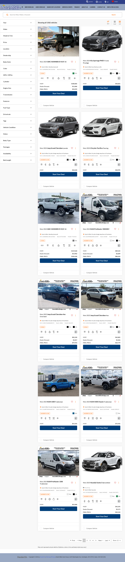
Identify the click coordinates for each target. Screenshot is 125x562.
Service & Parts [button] (67, 7)
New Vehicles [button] (29, 7)
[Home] (22, 7)
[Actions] (75, 61)
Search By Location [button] (53, 7)
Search (114, 15)
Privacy (53, 557)
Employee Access (113, 7)
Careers (92, 7)
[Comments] (119, 78)
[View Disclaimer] (74, 78)
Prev (80, 540)
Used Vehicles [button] (40, 7)
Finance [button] (77, 7)
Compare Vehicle (48, 105)
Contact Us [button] (101, 7)
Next (100, 540)
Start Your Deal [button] (58, 93)
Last (107, 540)
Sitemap (48, 557)
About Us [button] (85, 7)
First (73, 540)
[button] (77, 41)
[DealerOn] (22, 557)
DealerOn (42, 557)
